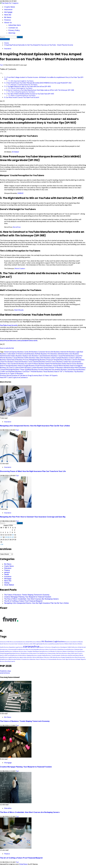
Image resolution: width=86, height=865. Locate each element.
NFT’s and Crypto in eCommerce (14, 377)
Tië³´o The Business (66, 371)
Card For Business (78, 360)
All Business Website (35, 641)
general (7, 572)
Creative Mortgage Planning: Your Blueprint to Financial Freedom (27, 597)
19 (6, 537)
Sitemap (11, 33)
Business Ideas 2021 (36, 358)
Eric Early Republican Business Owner (39, 649)
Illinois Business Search (66, 365)
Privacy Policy (14, 30)
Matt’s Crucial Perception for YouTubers (23, 95)
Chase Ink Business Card (23, 362)
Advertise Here (14, 25)
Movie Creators (20, 268)
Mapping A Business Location (34, 655)
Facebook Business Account (21, 363)
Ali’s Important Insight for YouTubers (22, 81)
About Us (8, 22)
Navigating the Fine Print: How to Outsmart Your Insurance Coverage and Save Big (32, 517)
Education (7, 568)
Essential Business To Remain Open (73, 649)
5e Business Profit (4, 641)
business (61, 642)
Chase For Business (7, 362)
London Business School (40, 367)
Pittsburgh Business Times (14, 369)
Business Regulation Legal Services (13, 647)
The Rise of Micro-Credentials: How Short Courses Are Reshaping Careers (31, 599)
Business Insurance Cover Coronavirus (14, 643)
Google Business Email (31, 365)
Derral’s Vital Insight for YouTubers (21, 88)
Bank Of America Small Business (23, 354)
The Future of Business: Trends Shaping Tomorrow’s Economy (26, 595)
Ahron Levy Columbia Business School (19, 641)
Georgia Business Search (14, 365)
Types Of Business (16, 373)
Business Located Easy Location (51, 643)
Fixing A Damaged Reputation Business (10, 653)
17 (1, 537)
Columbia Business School (41, 362)
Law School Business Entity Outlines (17, 655)
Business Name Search (8, 360)
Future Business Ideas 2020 (66, 653)
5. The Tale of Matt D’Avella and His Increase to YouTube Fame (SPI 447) (30, 94)
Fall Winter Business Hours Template (22, 651)
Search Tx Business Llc (42, 659)
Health (6, 574)
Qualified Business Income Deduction (38, 369)
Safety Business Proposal (59, 657)
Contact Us (13, 28)
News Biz (7, 15)
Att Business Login (73, 352)
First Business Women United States (64, 651)
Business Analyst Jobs (24, 356)
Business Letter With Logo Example (33, 643)
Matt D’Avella (18, 310)
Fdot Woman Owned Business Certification (44, 651)
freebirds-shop (5, 671)
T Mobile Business (36, 371)
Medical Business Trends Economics (51, 655)
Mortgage (8, 12)
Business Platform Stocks (66, 643)
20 (8, 537)
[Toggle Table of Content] (1, 74)
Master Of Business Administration (61, 367)
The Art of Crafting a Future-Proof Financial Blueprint (23, 601)
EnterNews (24, 864)
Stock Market (9, 585)
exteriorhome (5, 673)
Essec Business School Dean (56, 649)
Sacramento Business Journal (62, 369)
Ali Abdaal (15, 152)
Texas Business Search (51, 371)
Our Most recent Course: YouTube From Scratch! (22, 97)
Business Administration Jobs (61, 354)
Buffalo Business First (43, 354)
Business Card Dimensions (41, 356)
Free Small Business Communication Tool (47, 653)
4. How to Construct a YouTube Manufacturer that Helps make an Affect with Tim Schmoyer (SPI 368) (40, 90)
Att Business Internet (58, 352)
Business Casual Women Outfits (17, 358)
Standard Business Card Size (19, 371)
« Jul (1, 544)
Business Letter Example (53, 358)
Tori (1, 65)
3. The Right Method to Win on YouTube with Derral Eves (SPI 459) (28, 86)
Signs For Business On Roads (73, 659)
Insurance (8, 9)
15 (13, 535)
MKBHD (20, 193)
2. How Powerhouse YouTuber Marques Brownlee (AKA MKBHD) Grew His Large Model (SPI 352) (38, 83)
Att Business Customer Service (40, 352)
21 (10, 537)
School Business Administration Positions (10, 659)
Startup (6, 583)
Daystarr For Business (45, 647)
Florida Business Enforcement (28, 653)
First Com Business (80, 651)
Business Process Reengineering (27, 360)
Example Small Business (6, 651)
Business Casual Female (59, 356)
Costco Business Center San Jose (62, 362)
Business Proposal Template (50, 360)
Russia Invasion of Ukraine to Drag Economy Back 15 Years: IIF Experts (29, 375)
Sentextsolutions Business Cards (56, 659)
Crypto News (9, 7)
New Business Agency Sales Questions (22, 657)
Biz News (7, 17)
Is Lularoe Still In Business (22, 367)
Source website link (7, 348)
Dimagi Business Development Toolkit (61, 647)
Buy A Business (65, 360)
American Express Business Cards (16, 352)
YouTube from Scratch (9, 325)
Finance (7, 20)
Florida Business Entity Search (60, 363)
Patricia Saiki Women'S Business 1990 (42, 657)
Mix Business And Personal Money (70, 655)
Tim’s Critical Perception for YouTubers (23, 92)
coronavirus (31, 646)
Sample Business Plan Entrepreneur (75, 657)
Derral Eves (17, 227)
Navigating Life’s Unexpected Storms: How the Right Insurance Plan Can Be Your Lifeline (35, 426)
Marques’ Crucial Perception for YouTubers (24, 84)
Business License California (71, 358)
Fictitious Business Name (40, 363)
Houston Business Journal (49, 365)
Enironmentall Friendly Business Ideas (18, 649)
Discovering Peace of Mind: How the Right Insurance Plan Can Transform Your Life (33, 471)
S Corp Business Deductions (28, 659)
